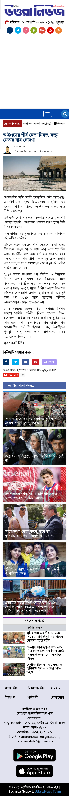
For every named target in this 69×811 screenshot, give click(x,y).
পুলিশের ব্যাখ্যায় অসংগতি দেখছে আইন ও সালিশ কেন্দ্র (33, 571)
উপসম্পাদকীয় (36, 688)
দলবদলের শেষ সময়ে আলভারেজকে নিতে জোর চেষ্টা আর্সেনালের (31, 495)
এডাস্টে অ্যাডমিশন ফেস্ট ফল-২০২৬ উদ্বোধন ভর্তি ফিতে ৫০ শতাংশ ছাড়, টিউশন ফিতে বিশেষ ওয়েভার (31, 606)
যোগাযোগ (57, 697)
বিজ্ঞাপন (10, 697)
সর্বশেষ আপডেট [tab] (34, 621)
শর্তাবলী (33, 697)
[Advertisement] (34, 62)
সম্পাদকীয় (11, 688)
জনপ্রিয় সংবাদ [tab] (34, 628)
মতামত (55, 688)
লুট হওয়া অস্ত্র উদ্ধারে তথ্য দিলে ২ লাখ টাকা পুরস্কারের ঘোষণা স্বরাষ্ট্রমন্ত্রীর (45, 637)
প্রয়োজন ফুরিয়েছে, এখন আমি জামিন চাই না (34, 458)
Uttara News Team (47, 791)
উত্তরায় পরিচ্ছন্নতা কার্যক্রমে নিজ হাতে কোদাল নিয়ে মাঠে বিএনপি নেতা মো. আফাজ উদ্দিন (45, 653)
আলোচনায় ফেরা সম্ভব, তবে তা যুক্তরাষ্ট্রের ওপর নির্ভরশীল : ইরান (29, 533)
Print (50, 362)
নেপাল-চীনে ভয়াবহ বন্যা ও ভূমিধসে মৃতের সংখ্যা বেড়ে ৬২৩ (31, 420)
